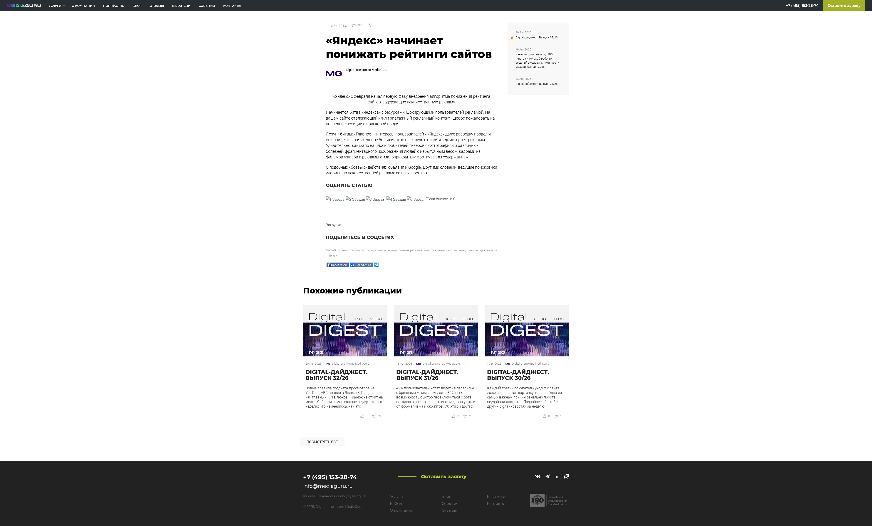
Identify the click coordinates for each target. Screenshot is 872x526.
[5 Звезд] (415, 199)
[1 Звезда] (335, 199)
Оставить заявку (844, 5)
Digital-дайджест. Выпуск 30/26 (518, 375)
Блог (137, 6)
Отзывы (157, 6)
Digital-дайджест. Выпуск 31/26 (536, 84)
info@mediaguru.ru (328, 486)
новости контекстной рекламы (444, 250)
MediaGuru (333, 250)
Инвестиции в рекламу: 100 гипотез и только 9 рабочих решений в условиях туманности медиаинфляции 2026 (537, 60)
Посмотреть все (322, 441)
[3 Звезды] (375, 199)
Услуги (55, 6)
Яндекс (332, 256)
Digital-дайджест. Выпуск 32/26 (536, 37)
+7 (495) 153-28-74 (802, 5)
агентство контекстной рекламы (364, 250)
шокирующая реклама (482, 250)
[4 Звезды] (396, 199)
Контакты (232, 6)
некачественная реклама (404, 250)
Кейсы (396, 503)
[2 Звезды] (355, 199)
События (207, 6)
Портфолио (113, 6)
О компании (83, 6)
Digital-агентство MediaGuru (366, 70)
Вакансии (181, 6)
